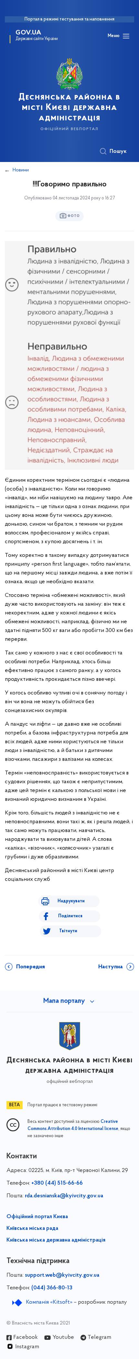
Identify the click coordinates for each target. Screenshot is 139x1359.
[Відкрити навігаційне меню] (126, 36)
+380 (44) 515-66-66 (57, 1183)
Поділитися (70, 916)
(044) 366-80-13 (51, 1288)
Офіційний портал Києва (37, 1217)
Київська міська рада (32, 1228)
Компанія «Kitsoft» (49, 1302)
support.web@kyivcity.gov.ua (62, 1275)
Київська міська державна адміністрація (55, 1240)
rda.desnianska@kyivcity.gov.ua (64, 1196)
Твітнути (68, 931)
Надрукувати (71, 901)
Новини (21, 170)
